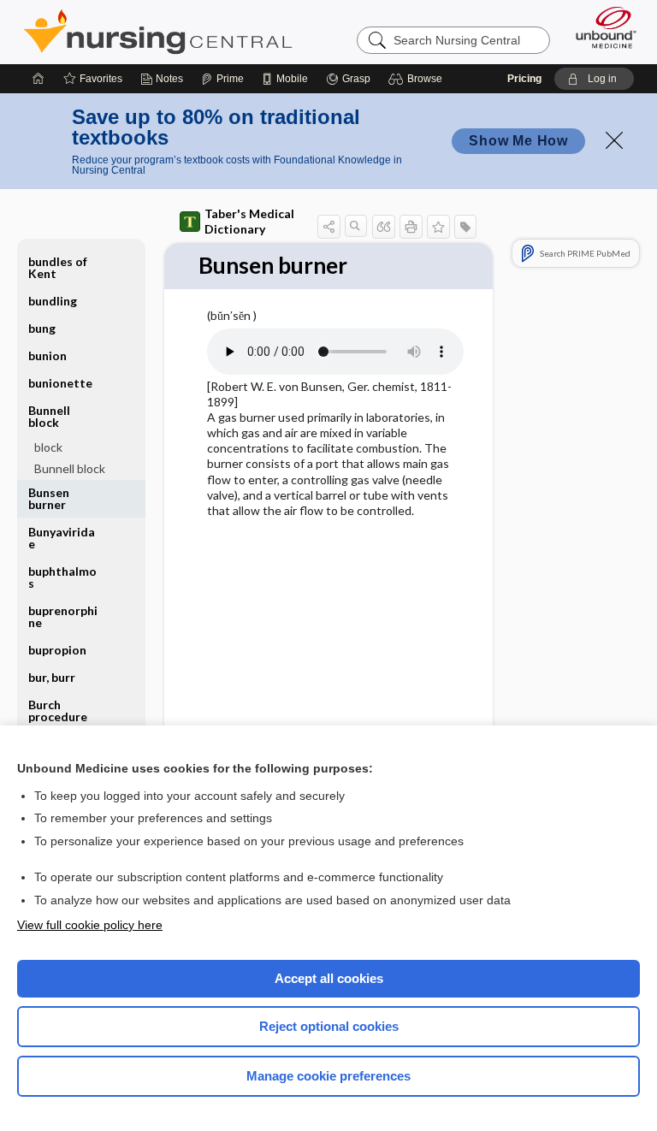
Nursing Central (158, 32)
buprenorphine (63, 616)
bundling (52, 300)
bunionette (60, 383)
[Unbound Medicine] (600, 27)
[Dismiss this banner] (614, 140)
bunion (47, 355)
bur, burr (51, 677)
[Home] (38, 78)
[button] (417, 78)
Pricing (524, 79)
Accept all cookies (329, 978)
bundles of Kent (57, 267)
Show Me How (518, 140)
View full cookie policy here (90, 925)
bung (42, 328)
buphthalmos (62, 577)
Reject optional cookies (329, 1026)
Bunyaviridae (61, 537)
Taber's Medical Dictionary (249, 221)
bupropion (57, 649)
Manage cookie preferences (328, 1076)
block (48, 447)
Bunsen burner (48, 498)
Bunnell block (69, 468)
